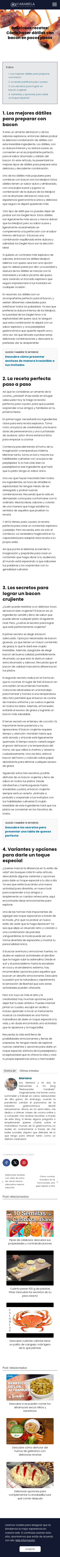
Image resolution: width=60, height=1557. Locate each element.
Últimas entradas (29, 1070)
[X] (15, 1162)
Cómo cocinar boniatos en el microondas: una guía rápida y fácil (45, 1181)
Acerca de (10, 1070)
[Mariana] (10, 1090)
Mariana (25, 1078)
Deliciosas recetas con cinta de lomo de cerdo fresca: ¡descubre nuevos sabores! (15, 1181)
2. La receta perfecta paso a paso (28, 81)
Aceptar (30, 1549)
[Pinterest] (24, 1162)
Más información (25, 1540)
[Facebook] (6, 1162)
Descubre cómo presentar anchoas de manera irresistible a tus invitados (29, 361)
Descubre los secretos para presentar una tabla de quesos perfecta (28, 832)
